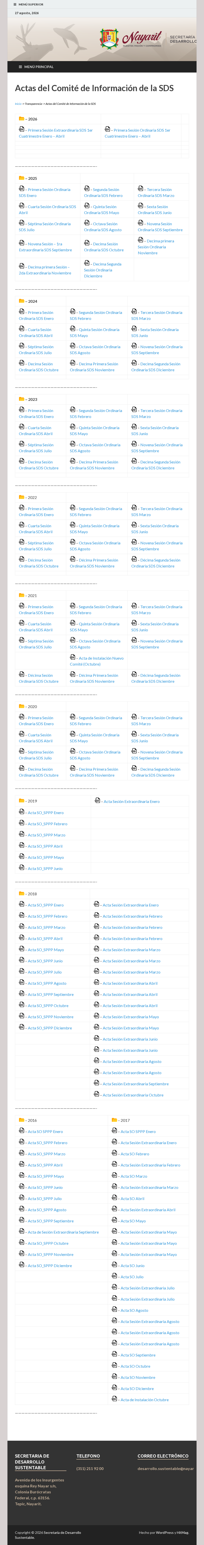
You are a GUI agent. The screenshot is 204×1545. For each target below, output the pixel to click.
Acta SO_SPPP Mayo (46, 857)
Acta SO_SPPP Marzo (46, 834)
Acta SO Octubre (135, 1366)
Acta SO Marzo (134, 1176)
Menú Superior (31, 4)
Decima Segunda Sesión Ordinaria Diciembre (102, 270)
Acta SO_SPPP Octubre (48, 1005)
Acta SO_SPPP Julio (45, 972)
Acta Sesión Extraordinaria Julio (148, 1287)
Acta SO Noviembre (138, 1377)
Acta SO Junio (133, 1265)
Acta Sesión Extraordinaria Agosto (132, 1061)
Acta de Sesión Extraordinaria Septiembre (63, 1232)
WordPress (165, 1532)
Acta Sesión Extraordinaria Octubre (133, 1095)
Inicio (18, 104)
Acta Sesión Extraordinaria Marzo (131, 949)
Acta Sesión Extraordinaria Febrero (132, 916)
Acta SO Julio (132, 1276)
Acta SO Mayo (133, 1220)
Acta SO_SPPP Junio (45, 868)
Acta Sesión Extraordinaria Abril (130, 983)
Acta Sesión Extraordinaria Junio (130, 1039)
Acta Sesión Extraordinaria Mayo (131, 1016)
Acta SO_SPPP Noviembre (50, 1016)
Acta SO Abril (132, 1198)
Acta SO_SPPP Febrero (47, 823)
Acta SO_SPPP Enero (46, 812)
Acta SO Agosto (134, 1310)
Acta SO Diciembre (137, 1388)
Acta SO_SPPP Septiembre (51, 994)
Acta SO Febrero (135, 1153)
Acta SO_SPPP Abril (45, 846)
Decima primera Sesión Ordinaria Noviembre (156, 246)
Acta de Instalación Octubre (145, 1399)
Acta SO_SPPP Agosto (47, 983)
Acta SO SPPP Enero (45, 1131)
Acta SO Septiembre (138, 1355)
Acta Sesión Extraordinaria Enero (132, 801)
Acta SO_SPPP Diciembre (50, 1027)
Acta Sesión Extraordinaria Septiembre (136, 1083)
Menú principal (38, 67)
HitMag (182, 1532)
